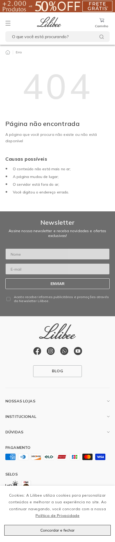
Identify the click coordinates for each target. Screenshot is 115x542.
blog (57, 371)
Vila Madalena (18, 412)
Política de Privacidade (58, 515)
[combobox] (57, 36)
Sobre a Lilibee (18, 427)
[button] (8, 23)
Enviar (57, 284)
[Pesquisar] (101, 36)
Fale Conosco (17, 443)
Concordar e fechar (57, 530)
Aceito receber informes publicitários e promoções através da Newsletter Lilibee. (61, 299)
